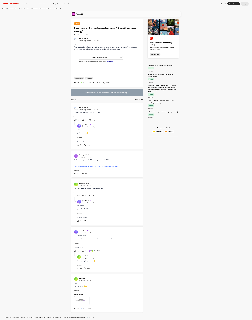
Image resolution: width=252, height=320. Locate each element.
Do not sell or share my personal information (74, 317)
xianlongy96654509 (84, 155)
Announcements (42, 4)
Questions (26, 8)
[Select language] (225, 3)
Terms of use (42, 317)
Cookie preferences (57, 317)
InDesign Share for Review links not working (160, 65)
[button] (233, 3)
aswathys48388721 (84, 183)
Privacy (49, 317)
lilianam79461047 (83, 38)
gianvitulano (85, 125)
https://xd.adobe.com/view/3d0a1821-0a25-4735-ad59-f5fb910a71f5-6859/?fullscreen (97, 166)
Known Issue (89, 78)
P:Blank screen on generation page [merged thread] (163, 112)
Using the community (32, 317)
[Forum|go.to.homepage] (10, 3)
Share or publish (79, 78)
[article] (107, 114)
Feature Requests (53, 4)
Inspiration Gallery (65, 4)
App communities (11, 8)
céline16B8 (85, 256)
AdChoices (91, 317)
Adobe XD (20, 8)
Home (3, 8)
